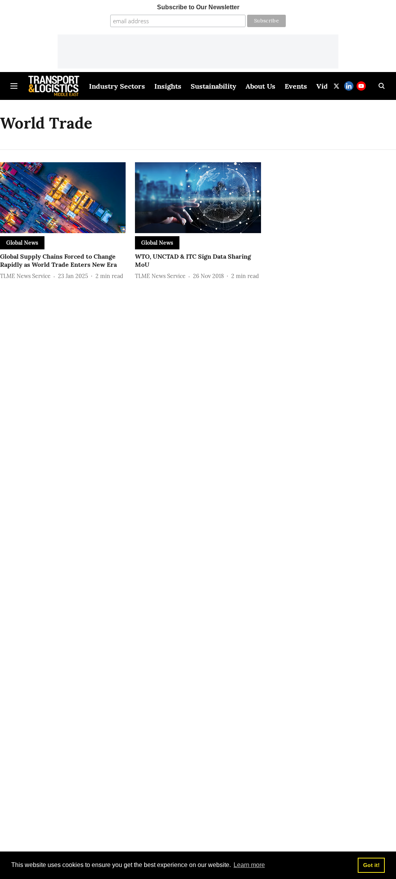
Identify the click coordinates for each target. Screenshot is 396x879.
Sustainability (213, 86)
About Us (260, 86)
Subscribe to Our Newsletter (198, 7)
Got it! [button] (371, 865)
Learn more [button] (249, 865)
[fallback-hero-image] (63, 197)
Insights (167, 86)
